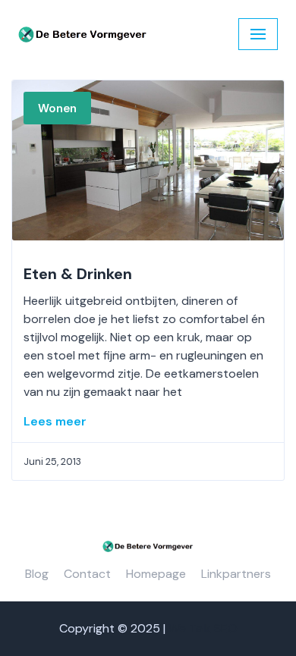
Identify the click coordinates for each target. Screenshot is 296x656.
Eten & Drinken (78, 274)
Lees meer (55, 421)
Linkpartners (236, 574)
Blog (37, 574)
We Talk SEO (203, 628)
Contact (87, 574)
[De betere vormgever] (82, 34)
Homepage (156, 574)
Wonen (57, 108)
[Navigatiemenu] (258, 34)
